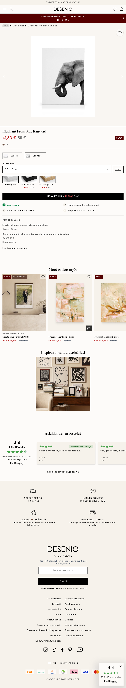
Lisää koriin (63, 196)
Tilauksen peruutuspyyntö (78, 630)
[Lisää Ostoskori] (89, 328)
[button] (118, 169)
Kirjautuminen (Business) (48, 641)
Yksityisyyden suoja (75, 625)
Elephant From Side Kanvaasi (43, 25)
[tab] (16, 125)
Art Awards (55, 635)
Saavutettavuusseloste (49, 625)
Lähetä (63, 581)
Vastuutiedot (54, 609)
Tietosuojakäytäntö (51, 588)
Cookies (69, 619)
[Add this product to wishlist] (120, 32)
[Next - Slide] (122, 76)
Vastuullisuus (54, 619)
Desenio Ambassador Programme (44, 630)
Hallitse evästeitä (74, 635)
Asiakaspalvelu (72, 604)
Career (57, 614)
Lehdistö (56, 604)
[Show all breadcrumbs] (5, 25)
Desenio (71, 679)
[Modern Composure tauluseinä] (63, 384)
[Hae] (11, 9)
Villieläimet (18, 25)
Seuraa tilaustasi (73, 609)
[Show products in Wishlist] (114, 9)
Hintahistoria (9, 242)
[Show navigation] (4, 9)
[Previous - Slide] (3, 76)
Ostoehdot (70, 614)
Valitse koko (8, 163)
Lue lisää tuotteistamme (14, 248)
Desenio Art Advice (75, 598)
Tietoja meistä (54, 598)
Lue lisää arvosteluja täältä (63, 471)
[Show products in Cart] (121, 9)
